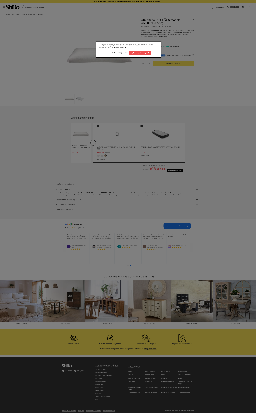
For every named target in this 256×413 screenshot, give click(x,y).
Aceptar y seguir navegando (140, 53)
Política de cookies (120, 47)
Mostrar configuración (120, 53)
